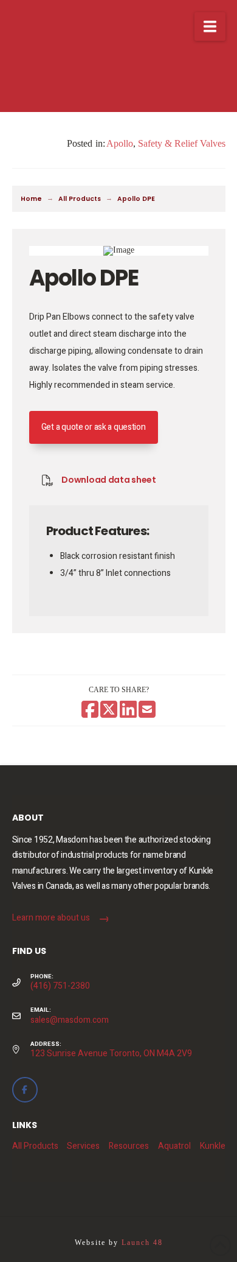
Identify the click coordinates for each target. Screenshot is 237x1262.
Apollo (119, 143)
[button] (209, 26)
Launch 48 (142, 1242)
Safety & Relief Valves (181, 143)
